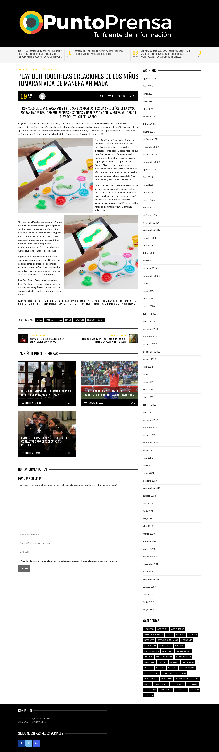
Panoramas (188, 662)
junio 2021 (148, 465)
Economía (186, 640)
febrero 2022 (149, 404)
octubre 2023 (150, 268)
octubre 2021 (150, 435)
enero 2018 (149, 548)
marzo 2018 (149, 533)
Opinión (174, 662)
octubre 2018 (150, 480)
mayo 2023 (148, 291)
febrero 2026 (149, 124)
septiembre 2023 (151, 275)
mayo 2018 (148, 518)
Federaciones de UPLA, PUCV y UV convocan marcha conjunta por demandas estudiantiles (50, 52)
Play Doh (79, 320)
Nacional (149, 662)
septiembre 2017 (151, 579)
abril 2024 (148, 245)
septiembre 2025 (151, 162)
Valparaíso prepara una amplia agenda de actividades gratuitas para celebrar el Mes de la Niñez (183, 52)
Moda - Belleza (183, 656)
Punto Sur (166, 678)
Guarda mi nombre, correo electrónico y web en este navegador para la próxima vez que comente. (69, 561)
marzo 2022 (149, 397)
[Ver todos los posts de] (42, 96)
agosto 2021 (149, 450)
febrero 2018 (149, 541)
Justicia (148, 656)
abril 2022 (148, 389)
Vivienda (148, 695)
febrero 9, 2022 (32, 453)
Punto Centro (151, 673)
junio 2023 (148, 283)
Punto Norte (151, 678)
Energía (179, 645)
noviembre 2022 (151, 336)
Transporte (166, 689)
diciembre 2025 (151, 139)
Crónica (180, 634)
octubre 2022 (150, 344)
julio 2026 (148, 86)
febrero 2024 (149, 253)
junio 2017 (148, 602)
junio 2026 (148, 93)
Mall (59, 320)
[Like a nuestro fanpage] (21, 743)
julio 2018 (148, 503)
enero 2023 (149, 321)
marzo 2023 (149, 306)
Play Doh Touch (95, 320)
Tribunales (181, 689)
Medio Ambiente (164, 656)
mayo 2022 (148, 382)
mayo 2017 (148, 609)
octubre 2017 (150, 571)
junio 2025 (148, 184)
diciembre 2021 (151, 419)
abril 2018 (148, 526)
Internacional (183, 651)
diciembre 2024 (151, 215)
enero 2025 (149, 207)
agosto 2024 (149, 237)
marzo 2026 (149, 116)
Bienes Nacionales (153, 634)
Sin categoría (161, 684)
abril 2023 (148, 298)
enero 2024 (149, 260)
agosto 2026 (149, 78)
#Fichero (24, 69)
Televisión (193, 684)
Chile (39, 320)
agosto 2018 (149, 495)
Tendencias (54, 69)
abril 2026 (148, 108)
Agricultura (177, 629)
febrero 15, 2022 (95, 403)
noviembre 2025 (151, 146)
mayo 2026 (148, 101)
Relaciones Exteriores (187, 678)
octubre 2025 (150, 154)
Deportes (149, 640)
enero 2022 (149, 412)
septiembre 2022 (151, 351)
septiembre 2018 (151, 488)
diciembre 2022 (151, 328)
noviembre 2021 (151, 427)
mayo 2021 (148, 473)
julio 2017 (148, 594)
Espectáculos (151, 651)
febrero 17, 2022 (33, 403)
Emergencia (165, 645)
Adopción (162, 629)
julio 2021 (148, 457)
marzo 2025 (149, 199)
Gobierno (167, 651)
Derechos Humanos (168, 640)
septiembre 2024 (151, 230)
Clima (170, 634)
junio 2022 (148, 374)
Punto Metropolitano (174, 673)
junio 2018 (148, 511)
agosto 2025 (149, 169)
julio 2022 (148, 366)
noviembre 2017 (151, 564)
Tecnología (38, 69)
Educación (150, 645)
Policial (148, 667)
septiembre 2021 (151, 442)
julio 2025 (148, 177)
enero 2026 (149, 131)
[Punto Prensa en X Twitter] (28, 743)
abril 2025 (148, 192)
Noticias (162, 662)
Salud (147, 684)
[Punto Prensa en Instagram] (36, 743)
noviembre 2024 (151, 222)
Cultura (192, 634)
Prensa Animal (187, 667)
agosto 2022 (149, 359)
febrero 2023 (149, 313)
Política (160, 667)
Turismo (194, 689)
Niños (68, 320)
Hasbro (49, 320)
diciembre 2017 (151, 556)
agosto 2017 (149, 586)
